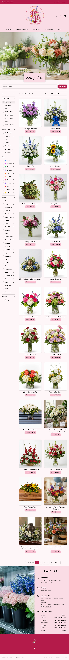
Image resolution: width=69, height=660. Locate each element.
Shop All (8, 29)
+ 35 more (48, 607)
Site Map (64, 657)
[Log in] (61, 16)
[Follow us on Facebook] (34, 647)
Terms (45, 657)
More (59, 29)
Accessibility (57, 657)
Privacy (50, 657)
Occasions (48, 29)
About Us (56, 2)
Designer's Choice (22, 29)
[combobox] (58, 94)
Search (64, 86)
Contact (63, 2)
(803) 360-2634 (9, 2)
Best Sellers (36, 29)
